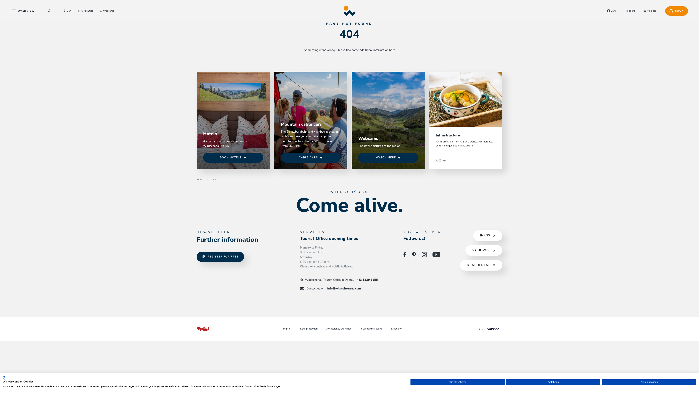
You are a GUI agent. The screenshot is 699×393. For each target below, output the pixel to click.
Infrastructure (448, 135)
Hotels (210, 134)
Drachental (478, 265)
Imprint (287, 329)
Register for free (223, 256)
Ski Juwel (481, 250)
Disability (396, 329)
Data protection (309, 329)
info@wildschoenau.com (334, 288)
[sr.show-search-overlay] (49, 11)
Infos (485, 235)
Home (199, 179)
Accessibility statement (339, 329)
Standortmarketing (371, 329)
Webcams (368, 138)
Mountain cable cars (301, 124)
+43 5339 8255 (341, 279)
